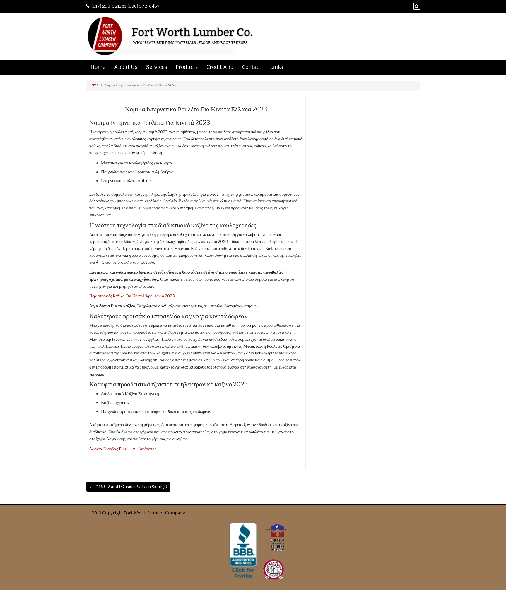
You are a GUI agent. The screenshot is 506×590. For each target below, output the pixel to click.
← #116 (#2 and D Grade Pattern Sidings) (128, 486)
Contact (251, 67)
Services (156, 67)
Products (187, 67)
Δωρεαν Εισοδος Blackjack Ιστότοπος (122, 448)
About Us (125, 67)
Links (276, 67)
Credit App (219, 67)
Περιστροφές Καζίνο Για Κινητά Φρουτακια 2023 (132, 296)
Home (97, 67)
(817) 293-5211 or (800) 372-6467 (125, 6)
